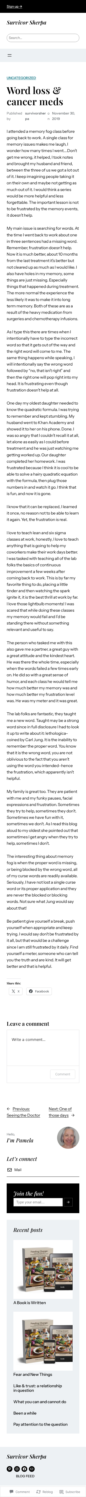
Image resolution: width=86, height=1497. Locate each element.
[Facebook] (24, 1469)
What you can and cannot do (39, 1402)
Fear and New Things (32, 1374)
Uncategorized (21, 78)
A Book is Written (29, 1303)
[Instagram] (17, 1469)
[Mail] (32, 1469)
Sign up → (14, 6)
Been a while (25, 1413)
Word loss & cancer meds (35, 96)
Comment (62, 1074)
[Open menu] (9, 55)
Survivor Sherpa (26, 22)
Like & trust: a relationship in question (37, 1388)
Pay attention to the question (40, 1424)
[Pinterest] (9, 1469)
